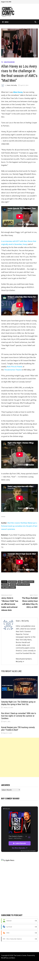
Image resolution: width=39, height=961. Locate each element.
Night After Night (23, 584)
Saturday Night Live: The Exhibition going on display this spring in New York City (18, 703)
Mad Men (13, 584)
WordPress (5, 958)
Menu (6, 22)
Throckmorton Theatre (13, 370)
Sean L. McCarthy (12, 85)
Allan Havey (12, 582)
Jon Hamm (5, 584)
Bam (13, 958)
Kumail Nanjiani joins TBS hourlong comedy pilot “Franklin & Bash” (18, 728)
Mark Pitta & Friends (14, 366)
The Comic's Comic (19, 955)
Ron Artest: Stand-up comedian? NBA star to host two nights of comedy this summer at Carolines (18, 716)
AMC (19, 582)
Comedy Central (28, 582)
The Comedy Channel (8, 587)
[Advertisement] (19, 757)
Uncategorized (9, 62)
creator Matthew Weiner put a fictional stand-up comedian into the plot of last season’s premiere (19, 526)
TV (2, 62)
